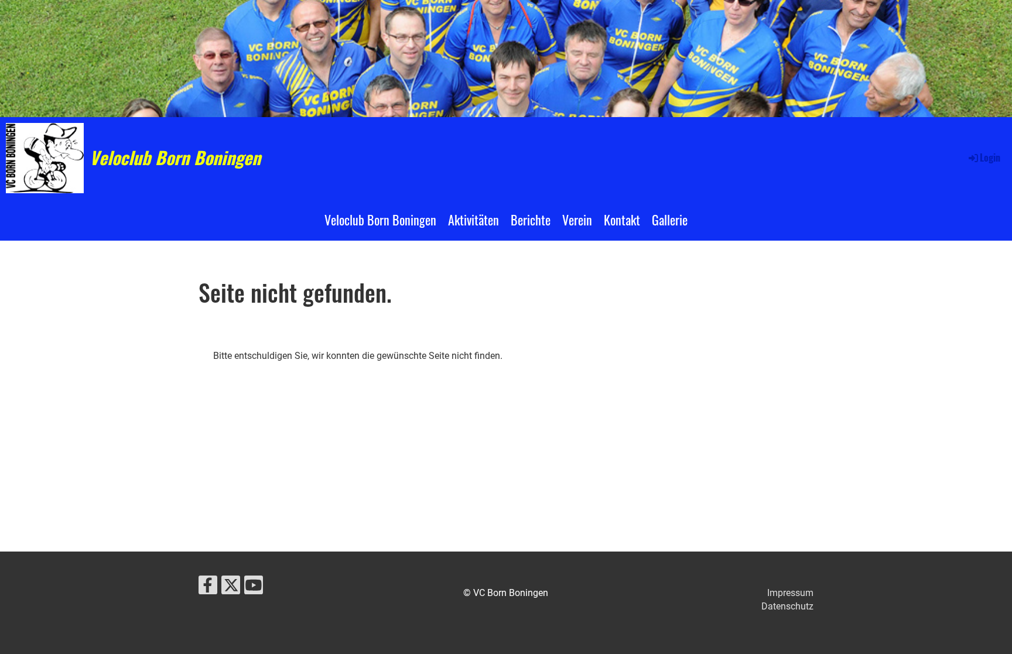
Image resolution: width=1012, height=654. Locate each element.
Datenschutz (787, 606)
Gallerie (670, 219)
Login (990, 157)
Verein (577, 219)
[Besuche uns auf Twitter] (230, 588)
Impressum (790, 592)
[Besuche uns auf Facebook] (208, 588)
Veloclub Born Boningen (175, 157)
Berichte (531, 219)
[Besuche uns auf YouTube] (253, 588)
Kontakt (622, 219)
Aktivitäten (473, 219)
